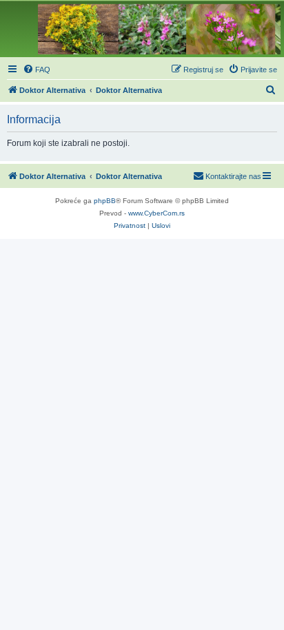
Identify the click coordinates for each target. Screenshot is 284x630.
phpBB (105, 200)
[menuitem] (36, 69)
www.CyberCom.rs (156, 213)
